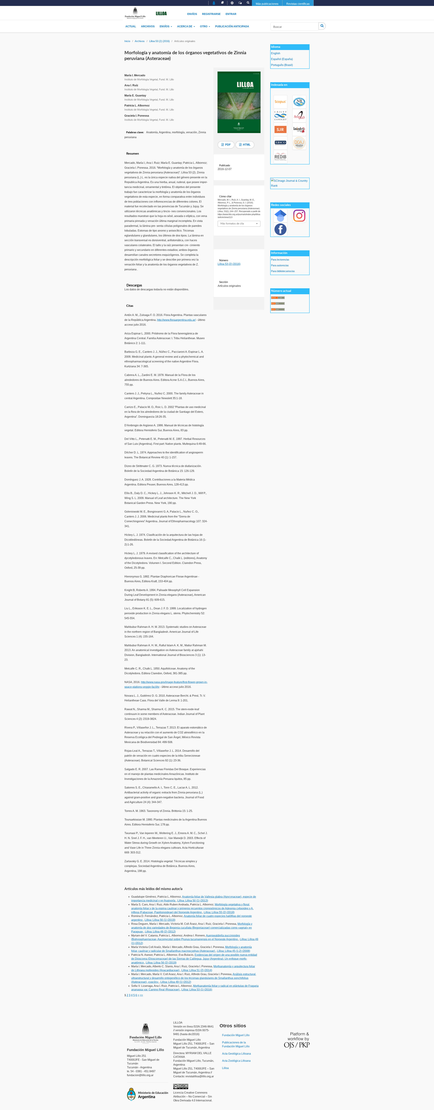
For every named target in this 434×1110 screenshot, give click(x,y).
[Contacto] (240, 3)
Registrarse (211, 14)
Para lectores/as (280, 259)
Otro (204, 26)
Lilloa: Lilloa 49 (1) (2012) (175, 982)
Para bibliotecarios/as (283, 271)
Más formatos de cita (232, 223)
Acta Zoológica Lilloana (236, 1060)
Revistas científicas (298, 3)
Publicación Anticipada (232, 26)
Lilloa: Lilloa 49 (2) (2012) (160, 931)
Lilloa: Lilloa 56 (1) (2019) (160, 919)
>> (141, 995)
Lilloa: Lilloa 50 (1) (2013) (192, 900)
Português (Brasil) (282, 65)
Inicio (127, 41)
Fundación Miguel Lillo (236, 1035)
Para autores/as (280, 265)
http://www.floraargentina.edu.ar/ (176, 319)
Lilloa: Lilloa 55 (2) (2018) (219, 912)
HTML (246, 144)
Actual (130, 26)
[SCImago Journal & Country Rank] (290, 183)
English (275, 53)
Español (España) (282, 59)
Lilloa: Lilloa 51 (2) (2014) (196, 970)
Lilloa (225, 1068)
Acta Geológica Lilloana (236, 1053)
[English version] (232, 3)
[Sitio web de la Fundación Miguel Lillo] (214, 3)
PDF (227, 144)
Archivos (148, 26)
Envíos (192, 14)
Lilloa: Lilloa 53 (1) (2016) (196, 989)
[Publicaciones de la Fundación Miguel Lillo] (222, 2)
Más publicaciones (267, 3)
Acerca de (185, 26)
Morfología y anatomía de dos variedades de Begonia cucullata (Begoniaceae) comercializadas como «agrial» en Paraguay (191, 927)
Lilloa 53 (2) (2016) (159, 41)
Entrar (231, 14)
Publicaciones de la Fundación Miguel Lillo (236, 1044)
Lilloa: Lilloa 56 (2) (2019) (161, 962)
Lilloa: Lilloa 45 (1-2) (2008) (233, 950)
